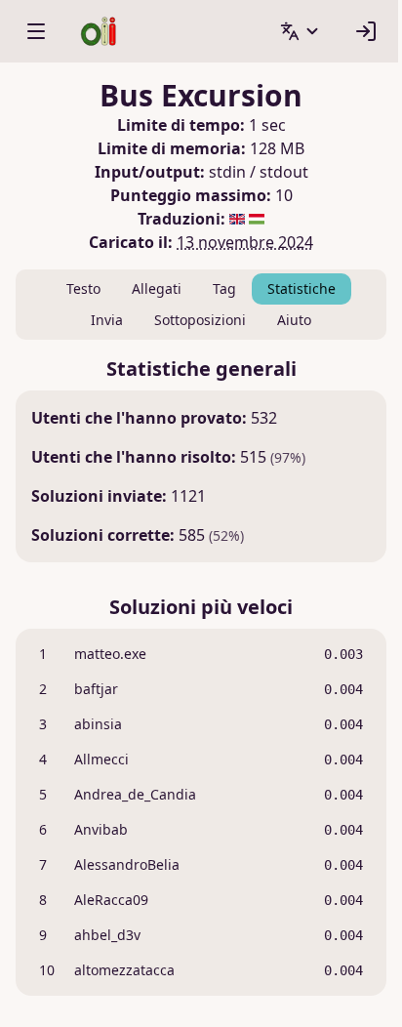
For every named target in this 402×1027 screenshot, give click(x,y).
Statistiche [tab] (301, 288)
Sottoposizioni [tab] (200, 319)
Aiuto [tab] (294, 319)
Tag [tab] (224, 288)
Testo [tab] (83, 288)
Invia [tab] (107, 319)
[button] (300, 31)
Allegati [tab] (156, 288)
